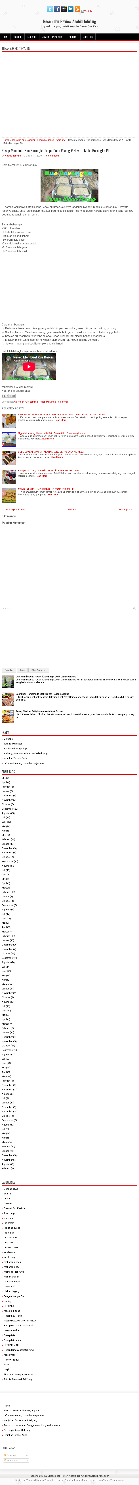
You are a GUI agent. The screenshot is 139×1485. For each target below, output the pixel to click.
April (4, 782)
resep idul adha (12, 1311)
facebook (32, 37)
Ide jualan (9, 1232)
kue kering (9, 1257)
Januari (5, 791)
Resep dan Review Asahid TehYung (69, 21)
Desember (7, 795)
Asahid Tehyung (13, 155)
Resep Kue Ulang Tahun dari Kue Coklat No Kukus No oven (48, 470)
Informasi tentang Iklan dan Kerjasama (24, 763)
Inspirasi (8, 1242)
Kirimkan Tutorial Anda (15, 758)
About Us (88, 37)
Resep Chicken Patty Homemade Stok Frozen (39, 711)
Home (5, 37)
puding (7, 1301)
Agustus (6, 813)
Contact (73, 37)
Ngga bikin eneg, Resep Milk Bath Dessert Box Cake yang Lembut (52, 433)
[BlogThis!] (7, 396)
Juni (4, 821)
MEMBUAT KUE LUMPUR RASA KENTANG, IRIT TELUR (46, 489)
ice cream (9, 1223)
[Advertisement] (69, 109)
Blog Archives (38, 670)
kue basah (9, 1252)
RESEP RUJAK (11, 1345)
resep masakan (12, 1330)
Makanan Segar (12, 1267)
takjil (6, 1369)
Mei (4, 778)
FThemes (30, 1480)
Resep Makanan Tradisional (51, 140)
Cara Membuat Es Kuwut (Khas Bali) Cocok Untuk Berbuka (46, 676)
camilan (31, 140)
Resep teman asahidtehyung (19, 1350)
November (7, 800)
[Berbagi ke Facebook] (14, 396)
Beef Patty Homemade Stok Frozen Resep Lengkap (42, 694)
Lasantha (59, 1480)
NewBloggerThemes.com (111, 1480)
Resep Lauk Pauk (13, 1315)
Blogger (104, 1476)
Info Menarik (10, 1237)
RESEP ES (9, 1306)
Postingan (11, 1455)
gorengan (9, 1218)
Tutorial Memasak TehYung (18, 1379)
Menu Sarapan (11, 1276)
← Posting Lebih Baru (14, 509)
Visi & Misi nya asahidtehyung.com (22, 1410)
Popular (9, 670)
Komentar (11, 1460)
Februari (6, 786)
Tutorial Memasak (13, 743)
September (7, 808)
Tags (22, 670)
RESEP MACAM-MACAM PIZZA (20, 1320)
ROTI (6, 1364)
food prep (9, 1213)
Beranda (72, 509)
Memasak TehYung (14, 1271)
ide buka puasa (12, 1227)
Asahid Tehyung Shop (52, 37)
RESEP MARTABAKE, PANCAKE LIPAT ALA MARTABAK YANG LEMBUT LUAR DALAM (61, 414)
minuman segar (12, 1281)
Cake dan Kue (18, 140)
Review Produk (11, 1359)
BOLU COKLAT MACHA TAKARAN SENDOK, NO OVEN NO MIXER (51, 451)
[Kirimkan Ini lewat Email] (3, 396)
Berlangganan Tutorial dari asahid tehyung (26, 753)
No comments (52, 155)
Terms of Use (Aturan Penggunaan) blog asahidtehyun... (33, 1425)
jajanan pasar (11, 1247)
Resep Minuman (12, 1340)
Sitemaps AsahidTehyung (17, 1430)
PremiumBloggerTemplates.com (81, 1480)
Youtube (18, 37)
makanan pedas (12, 1262)
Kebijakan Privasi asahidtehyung (20, 1420)
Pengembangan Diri (14, 1296)
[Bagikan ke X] (10, 396)
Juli (3, 817)
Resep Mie (9, 1335)
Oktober (6, 804)
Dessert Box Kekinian (15, 1208)
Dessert (8, 1203)
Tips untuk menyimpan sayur (19, 1374)
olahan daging (11, 1291)
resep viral (9, 1354)
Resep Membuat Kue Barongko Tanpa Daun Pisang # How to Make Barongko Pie (56, 150)
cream (7, 1198)
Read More (60, 420)
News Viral (9, 1286)
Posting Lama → (127, 509)
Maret (5, 835)
